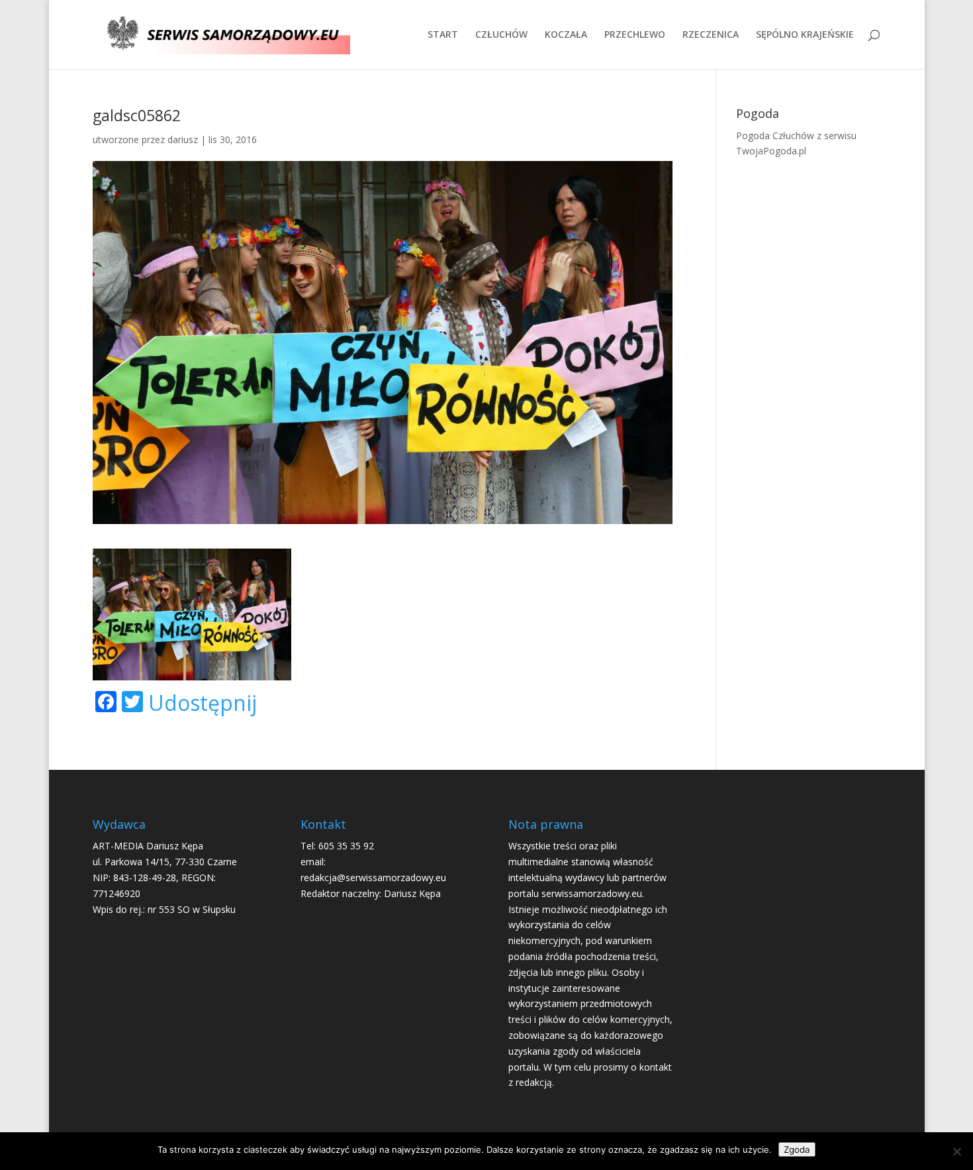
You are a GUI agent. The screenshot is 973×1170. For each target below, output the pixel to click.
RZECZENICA (710, 35)
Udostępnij (202, 703)
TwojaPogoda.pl (771, 150)
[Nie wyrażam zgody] (956, 1151)
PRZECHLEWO (634, 35)
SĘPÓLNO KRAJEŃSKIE (805, 35)
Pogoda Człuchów (775, 135)
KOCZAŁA (566, 35)
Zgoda (797, 1149)
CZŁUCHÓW (501, 35)
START (443, 35)
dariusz (182, 139)
